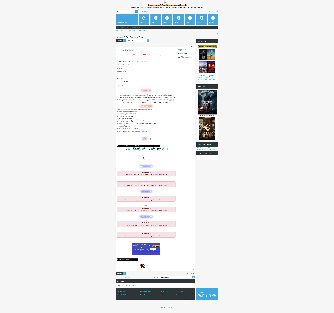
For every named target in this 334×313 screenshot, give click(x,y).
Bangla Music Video (181, 295)
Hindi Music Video (180, 293)
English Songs (179, 291)
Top (193, 269)
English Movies (121, 291)
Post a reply (119, 40)
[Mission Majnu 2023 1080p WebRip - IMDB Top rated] (207, 102)
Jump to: (156, 277)
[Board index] (122, 23)
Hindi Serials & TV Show (123, 293)
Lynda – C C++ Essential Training (126, 49)
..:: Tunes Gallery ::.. (131, 30)
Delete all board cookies (197, 303)
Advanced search (143, 11)
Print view (217, 33)
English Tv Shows (164, 291)
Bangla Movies (144, 295)
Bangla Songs (163, 295)
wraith (120, 50)
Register (211, 11)
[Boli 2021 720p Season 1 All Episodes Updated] (207, 128)
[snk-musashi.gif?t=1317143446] (146, 265)
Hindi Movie (143, 293)
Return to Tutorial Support (123, 277)
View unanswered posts (123, 27)
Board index (120, 30)
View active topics (135, 27)
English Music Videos (145, 291)
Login (217, 11)
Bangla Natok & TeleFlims (123, 295)
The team (187, 303)
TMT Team (171, 307)
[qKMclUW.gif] (146, 149)
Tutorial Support (143, 30)
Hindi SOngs (163, 293)
